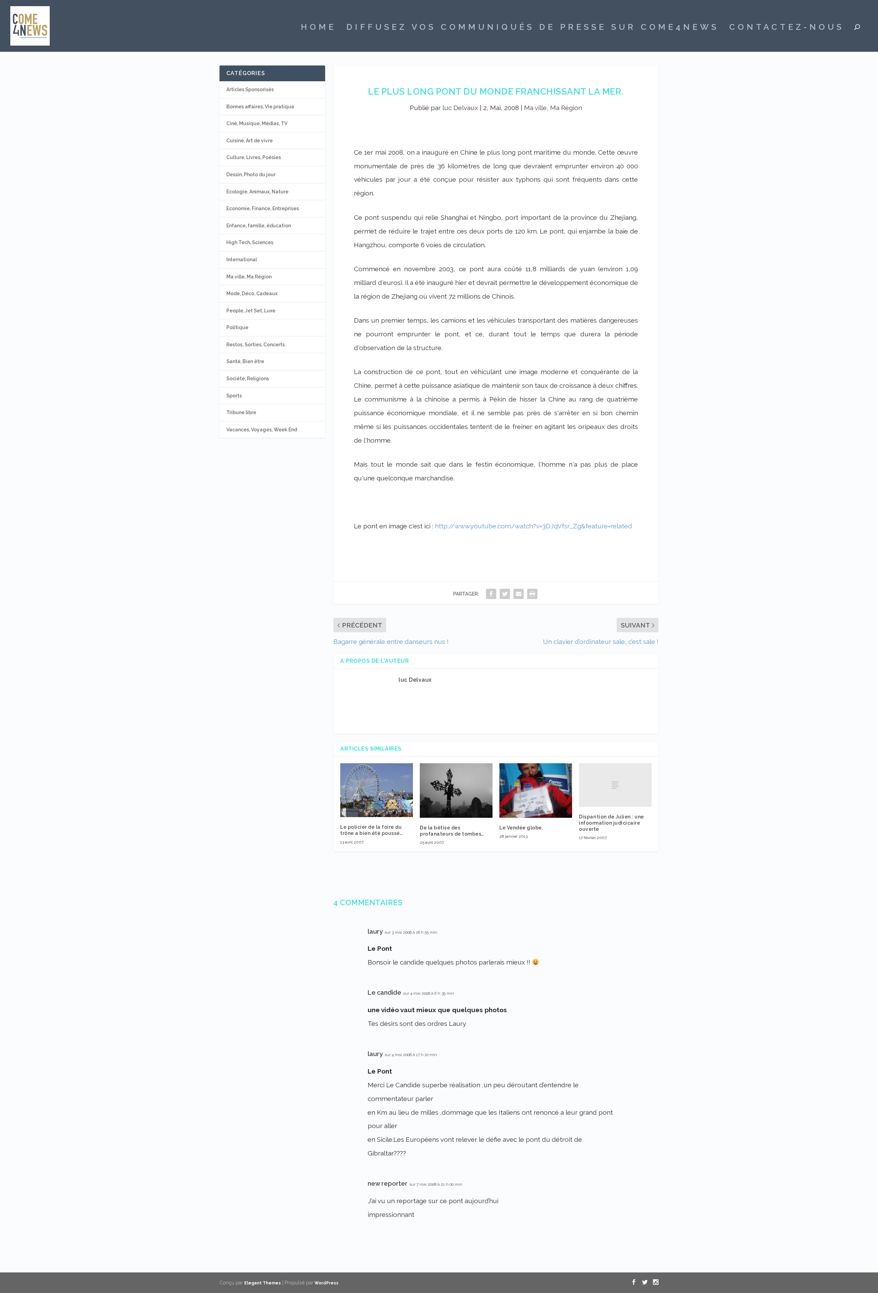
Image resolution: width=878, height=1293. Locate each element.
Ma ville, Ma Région (553, 107)
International (241, 259)
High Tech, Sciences (249, 242)
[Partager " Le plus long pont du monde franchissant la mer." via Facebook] (491, 594)
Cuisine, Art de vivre (249, 140)
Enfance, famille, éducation (258, 225)
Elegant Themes (262, 1283)
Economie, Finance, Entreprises (262, 208)
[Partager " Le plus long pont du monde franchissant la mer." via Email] (518, 594)
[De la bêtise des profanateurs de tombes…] (456, 790)
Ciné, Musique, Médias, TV (256, 123)
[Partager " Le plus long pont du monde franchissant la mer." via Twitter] (505, 594)
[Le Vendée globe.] (535, 790)
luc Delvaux (460, 107)
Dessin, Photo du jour (250, 174)
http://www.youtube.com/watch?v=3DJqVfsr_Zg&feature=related (533, 526)
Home (318, 28)
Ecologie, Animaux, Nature (257, 191)
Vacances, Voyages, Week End (261, 429)
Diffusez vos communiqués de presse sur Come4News (532, 28)
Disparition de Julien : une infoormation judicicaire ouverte (611, 823)
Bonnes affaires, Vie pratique (260, 106)
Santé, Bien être (245, 361)
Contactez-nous (786, 28)
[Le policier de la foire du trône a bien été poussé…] (376, 790)
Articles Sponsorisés (250, 89)
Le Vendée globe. (521, 827)
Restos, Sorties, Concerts (255, 344)
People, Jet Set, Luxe (250, 310)
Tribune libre (241, 412)
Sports (234, 395)
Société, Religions (247, 378)
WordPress (327, 1283)
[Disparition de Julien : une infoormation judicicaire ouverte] (615, 785)
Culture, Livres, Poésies (253, 157)
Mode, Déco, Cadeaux (251, 293)
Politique (237, 327)
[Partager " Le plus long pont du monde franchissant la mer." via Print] (532, 594)
